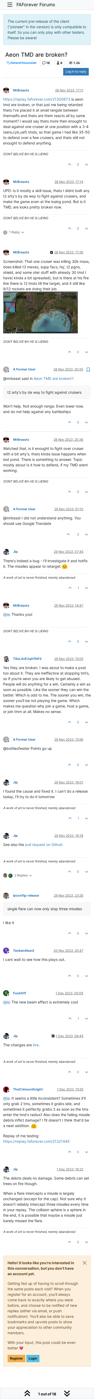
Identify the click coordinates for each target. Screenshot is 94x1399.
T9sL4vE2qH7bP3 (27, 659)
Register (16, 1358)
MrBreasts (21, 90)
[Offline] (8, 90)
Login (33, 1358)
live (36, 1045)
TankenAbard (23, 951)
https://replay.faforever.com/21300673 (36, 99)
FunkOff (19, 993)
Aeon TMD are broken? (53, 378)
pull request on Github (44, 844)
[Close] (85, 1263)
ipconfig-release (26, 895)
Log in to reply (76, 71)
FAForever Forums (35, 4)
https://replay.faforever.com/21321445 (36, 1141)
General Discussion (23, 63)
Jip (15, 552)
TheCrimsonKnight (28, 1089)
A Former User (24, 369)
